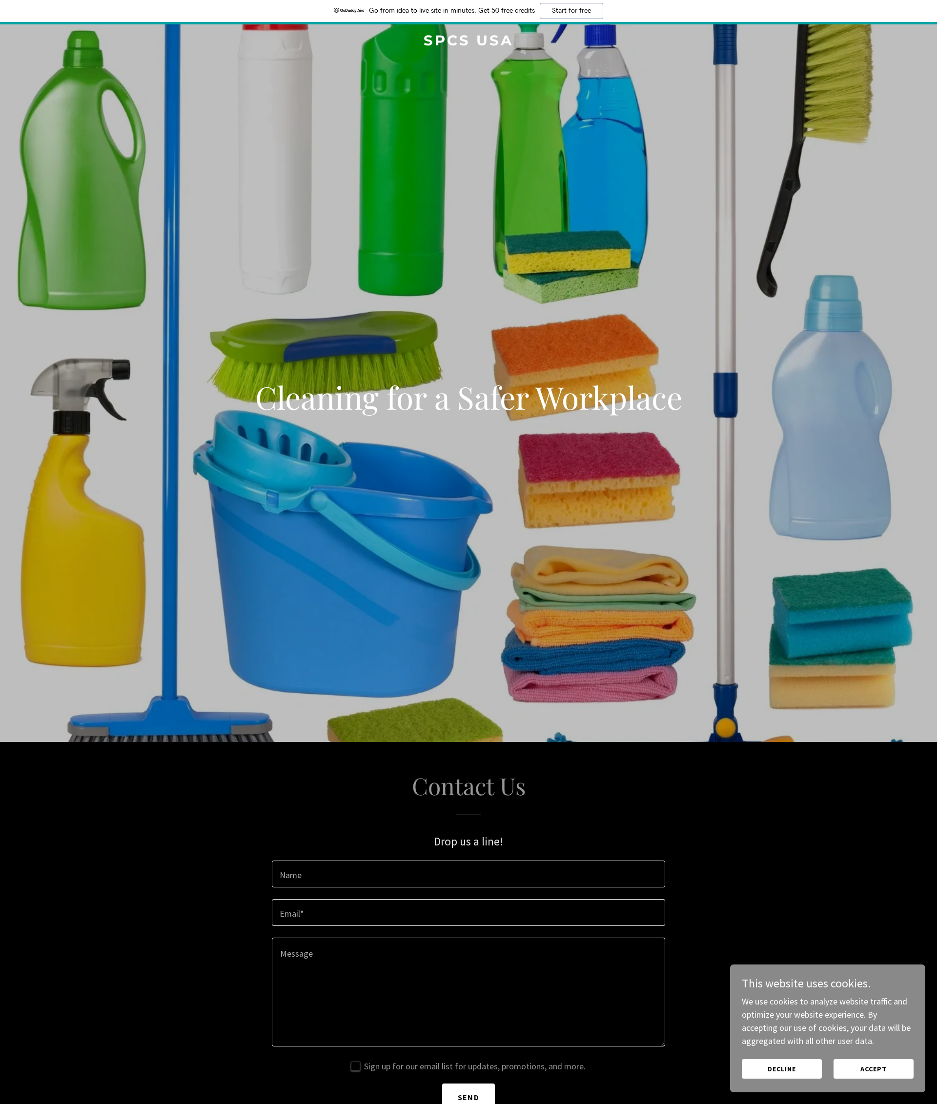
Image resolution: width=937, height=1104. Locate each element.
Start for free (571, 10)
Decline (782, 1068)
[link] (468, 42)
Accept (873, 1068)
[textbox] (468, 874)
